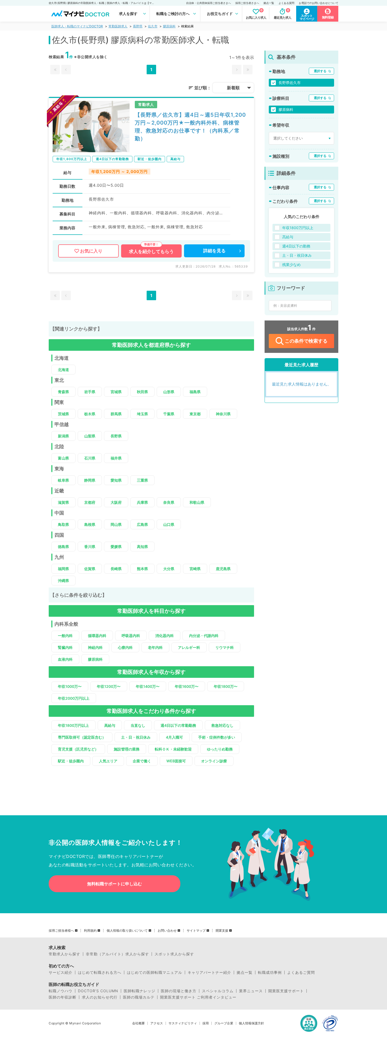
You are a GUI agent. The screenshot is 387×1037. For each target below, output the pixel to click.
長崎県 (116, 568)
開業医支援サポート (286, 991)
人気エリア (108, 761)
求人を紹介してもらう (151, 251)
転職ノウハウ (60, 991)
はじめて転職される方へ (99, 972)
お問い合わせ (167, 930)
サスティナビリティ (182, 1023)
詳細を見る (214, 250)
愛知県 (116, 480)
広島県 (142, 524)
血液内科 (65, 659)
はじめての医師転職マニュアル (154, 972)
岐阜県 (63, 480)
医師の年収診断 (62, 997)
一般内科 (65, 635)
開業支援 (222, 930)
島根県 (89, 524)
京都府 (89, 502)
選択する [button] (320, 71)
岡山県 (116, 524)
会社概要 (138, 1023)
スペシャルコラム (218, 991)
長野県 (137, 26)
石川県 (89, 458)
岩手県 (89, 391)
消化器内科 (164, 635)
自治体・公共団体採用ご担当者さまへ (208, 2)
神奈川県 (223, 414)
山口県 (168, 524)
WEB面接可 (176, 761)
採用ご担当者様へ (61, 930)
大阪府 (116, 502)
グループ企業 (223, 1023)
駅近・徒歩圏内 (71, 761)
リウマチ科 (224, 647)
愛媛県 (116, 546)
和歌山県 (197, 502)
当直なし (138, 725)
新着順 (233, 87)
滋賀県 (63, 502)
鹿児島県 (223, 568)
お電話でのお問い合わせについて (318, 2)
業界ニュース (251, 991)
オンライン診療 (214, 761)
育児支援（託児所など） (78, 749)
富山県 (63, 458)
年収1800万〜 (225, 686)
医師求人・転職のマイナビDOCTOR (77, 26)
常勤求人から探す (64, 954)
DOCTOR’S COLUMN (98, 991)
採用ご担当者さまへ (247, 2)
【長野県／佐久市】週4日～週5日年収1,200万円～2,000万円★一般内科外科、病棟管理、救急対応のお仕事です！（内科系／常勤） (190, 127)
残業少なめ (291, 264)
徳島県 (63, 546)
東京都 (195, 414)
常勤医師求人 (117, 26)
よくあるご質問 (301, 972)
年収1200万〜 (109, 686)
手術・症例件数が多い (216, 737)
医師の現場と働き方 (178, 991)
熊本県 (142, 568)
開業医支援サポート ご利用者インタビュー (198, 997)
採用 (205, 1023)
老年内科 (155, 647)
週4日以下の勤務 (296, 246)
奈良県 (168, 502)
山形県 (168, 391)
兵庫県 (142, 502)
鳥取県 (63, 524)
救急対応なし (222, 725)
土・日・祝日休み (136, 737)
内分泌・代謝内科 (204, 635)
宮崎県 (195, 568)
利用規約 (90, 930)
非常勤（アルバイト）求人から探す (117, 954)
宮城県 (116, 391)
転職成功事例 (270, 972)
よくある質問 (286, 2)
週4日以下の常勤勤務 (178, 725)
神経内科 (95, 647)
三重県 (142, 480)
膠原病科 (169, 26)
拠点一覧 (269, 2)
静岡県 (89, 480)
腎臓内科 (65, 647)
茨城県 (63, 414)
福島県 (195, 391)
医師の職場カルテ (139, 997)
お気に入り (91, 251)
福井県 (116, 458)
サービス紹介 (60, 972)
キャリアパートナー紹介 (209, 972)
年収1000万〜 (70, 686)
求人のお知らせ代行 (99, 997)
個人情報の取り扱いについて (127, 930)
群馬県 (116, 414)
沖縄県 (63, 580)
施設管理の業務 (127, 749)
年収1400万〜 (148, 686)
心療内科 (125, 647)
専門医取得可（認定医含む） (82, 737)
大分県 (168, 568)
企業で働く (142, 761)
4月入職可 (174, 737)
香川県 (89, 546)
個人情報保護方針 (251, 1023)
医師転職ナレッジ (139, 991)
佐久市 (152, 26)
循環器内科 (97, 635)
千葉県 (168, 414)
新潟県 (63, 436)
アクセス (156, 1023)
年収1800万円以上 (73, 725)
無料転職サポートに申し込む (114, 883)
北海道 (63, 369)
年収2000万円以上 (74, 698)
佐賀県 (89, 568)
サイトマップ (196, 930)
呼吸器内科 (131, 635)
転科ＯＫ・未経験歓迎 (173, 749)
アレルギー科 (189, 647)
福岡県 (63, 568)
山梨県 (89, 436)
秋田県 (142, 391)
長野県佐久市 (290, 82)
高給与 (109, 725)
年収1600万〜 (187, 686)
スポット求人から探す (174, 954)
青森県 (63, 391)
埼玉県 (142, 414)
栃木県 (89, 414)
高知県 (142, 546)
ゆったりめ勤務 (220, 749)
